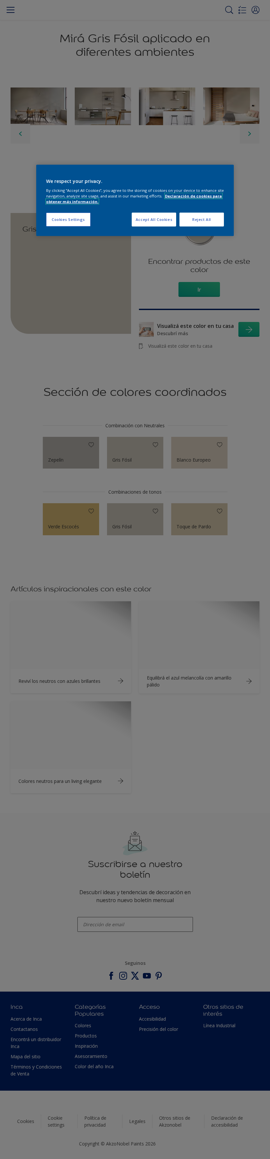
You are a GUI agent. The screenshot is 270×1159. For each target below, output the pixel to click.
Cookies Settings (68, 219)
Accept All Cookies (154, 219)
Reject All (201, 219)
